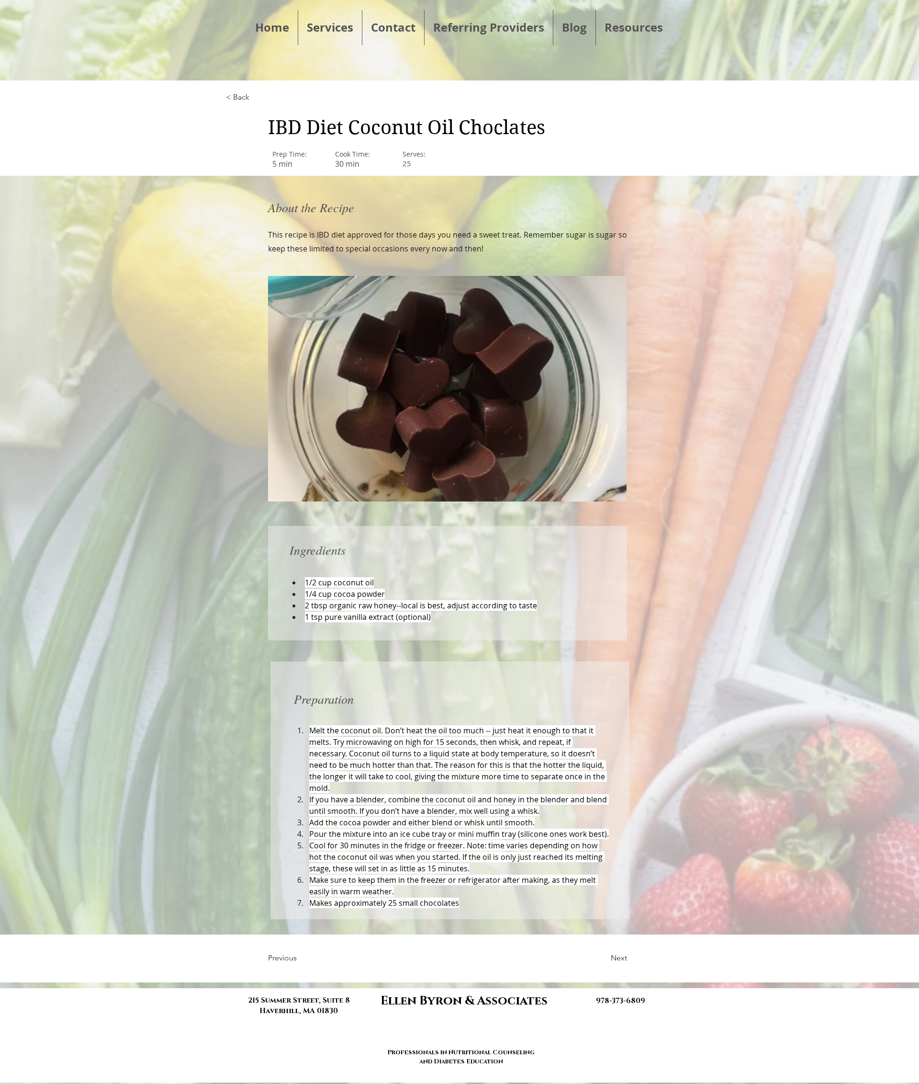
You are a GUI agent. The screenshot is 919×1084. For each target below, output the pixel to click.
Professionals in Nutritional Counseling (461, 1052)
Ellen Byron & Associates (464, 1001)
